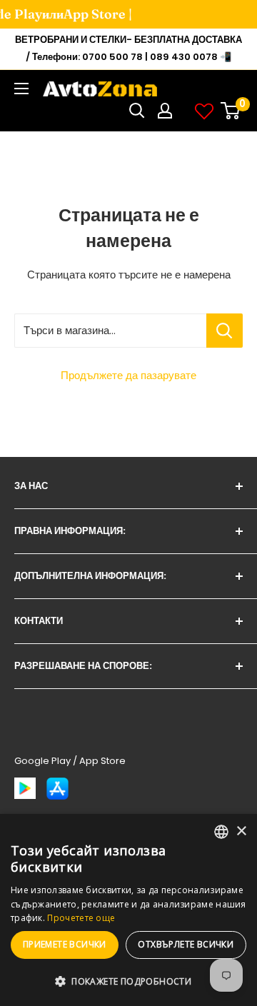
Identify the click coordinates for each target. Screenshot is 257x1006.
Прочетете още (81, 918)
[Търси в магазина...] (224, 330)
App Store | (88, 14)
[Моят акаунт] (165, 111)
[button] (128, 982)
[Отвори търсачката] (137, 111)
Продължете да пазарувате (128, 375)
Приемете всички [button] (64, 944)
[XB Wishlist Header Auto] (204, 110)
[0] (231, 110)
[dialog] (128, 910)
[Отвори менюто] (21, 88)
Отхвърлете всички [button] (185, 944)
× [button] (241, 831)
